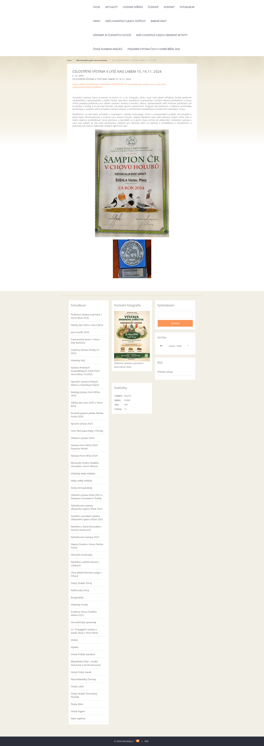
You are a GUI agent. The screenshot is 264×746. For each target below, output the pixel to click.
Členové (153, 7)
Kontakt (169, 7)
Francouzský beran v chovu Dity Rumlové (85, 341)
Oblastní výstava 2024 (82, 437)
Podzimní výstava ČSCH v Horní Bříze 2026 (154, 49)
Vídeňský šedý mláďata (83, 473)
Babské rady (159, 21)
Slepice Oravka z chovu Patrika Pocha (87, 546)
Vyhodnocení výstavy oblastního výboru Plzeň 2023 (87, 507)
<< (161, 345)
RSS (146, 741)
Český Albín (77, 704)
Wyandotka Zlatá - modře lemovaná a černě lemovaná (86, 663)
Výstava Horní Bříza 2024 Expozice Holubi (84, 447)
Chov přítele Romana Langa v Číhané (86, 574)
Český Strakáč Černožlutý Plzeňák (84, 695)
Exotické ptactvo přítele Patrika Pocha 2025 (87, 415)
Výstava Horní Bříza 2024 (84, 455)
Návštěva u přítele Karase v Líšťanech (85, 563)
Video (96, 21)
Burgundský (77, 597)
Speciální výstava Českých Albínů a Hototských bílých (85, 383)
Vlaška (74, 639)
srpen (172, 345)
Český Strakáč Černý (81, 583)
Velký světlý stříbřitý (81, 480)
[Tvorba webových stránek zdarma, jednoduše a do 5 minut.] (138, 740)
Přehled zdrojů (165, 371)
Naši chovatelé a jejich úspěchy (125, 21)
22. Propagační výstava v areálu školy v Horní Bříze (84, 631)
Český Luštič (77, 686)
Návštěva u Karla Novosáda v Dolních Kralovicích (86, 528)
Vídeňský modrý (79, 604)
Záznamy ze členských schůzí (112, 35)
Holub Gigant (78, 711)
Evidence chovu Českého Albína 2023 (84, 613)
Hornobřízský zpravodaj (83, 622)
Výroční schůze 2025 (82, 423)
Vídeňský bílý (78, 360)
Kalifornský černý (80, 590)
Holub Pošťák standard (83, 654)
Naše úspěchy (78, 718)
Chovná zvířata (133, 7)
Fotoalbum (187, 7)
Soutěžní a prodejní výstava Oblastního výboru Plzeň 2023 (87, 517)
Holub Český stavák (81, 672)
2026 (179, 345)
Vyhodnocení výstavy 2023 (85, 537)
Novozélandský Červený (83, 679)
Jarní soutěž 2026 (80, 332)
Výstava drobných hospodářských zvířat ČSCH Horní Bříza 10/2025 (85, 371)
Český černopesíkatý (81, 487)
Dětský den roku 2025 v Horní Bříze (87, 404)
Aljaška (74, 647)
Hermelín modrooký (81, 554)
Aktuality (111, 7)
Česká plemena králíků (107, 49)
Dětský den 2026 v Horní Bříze (87, 325)
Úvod (96, 7)
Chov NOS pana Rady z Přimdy (87, 430)
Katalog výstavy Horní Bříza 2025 (85, 394)
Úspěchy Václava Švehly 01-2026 (85, 351)
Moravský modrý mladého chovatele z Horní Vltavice (85, 464)
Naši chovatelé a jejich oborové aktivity (161, 35)
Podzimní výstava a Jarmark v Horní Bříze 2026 (86, 316)
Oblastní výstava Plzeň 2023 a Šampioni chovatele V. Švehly (87, 496)
